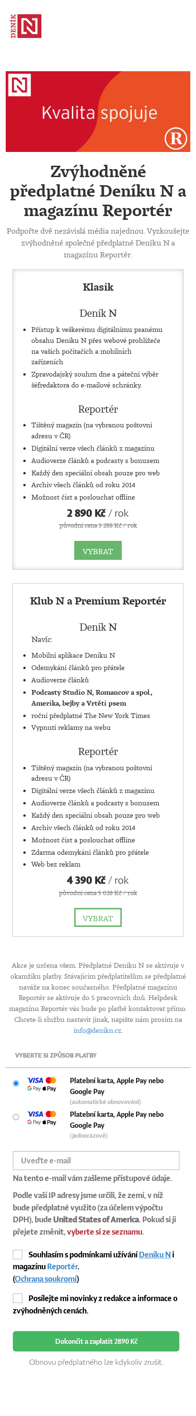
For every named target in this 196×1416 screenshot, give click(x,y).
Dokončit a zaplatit (96, 1341)
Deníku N (155, 1254)
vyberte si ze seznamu (104, 1232)
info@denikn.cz (97, 1030)
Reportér (62, 1266)
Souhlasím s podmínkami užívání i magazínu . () (93, 1266)
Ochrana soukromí (46, 1279)
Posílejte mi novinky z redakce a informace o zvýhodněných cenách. (95, 1304)
